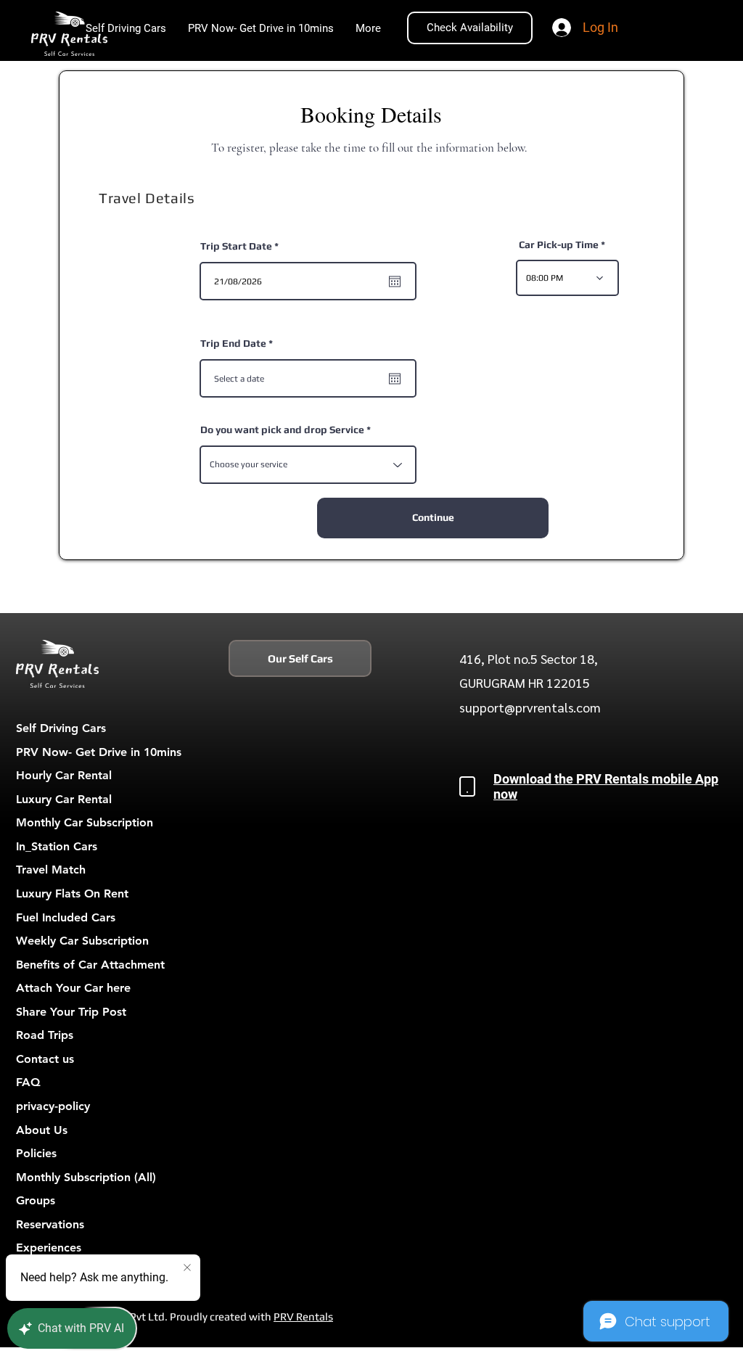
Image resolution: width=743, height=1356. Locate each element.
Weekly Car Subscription (82, 941)
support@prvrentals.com (530, 707)
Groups (35, 1200)
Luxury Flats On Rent (72, 893)
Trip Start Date (242, 246)
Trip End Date (239, 343)
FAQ (28, 1082)
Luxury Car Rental (64, 799)
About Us (41, 1130)
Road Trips (44, 1035)
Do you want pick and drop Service (282, 429)
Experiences (48, 1247)
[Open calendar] (395, 281)
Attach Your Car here (73, 988)
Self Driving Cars (61, 728)
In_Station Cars (56, 846)
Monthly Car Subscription (84, 822)
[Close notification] (187, 1268)
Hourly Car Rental (64, 775)
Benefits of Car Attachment (90, 964)
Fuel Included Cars (65, 917)
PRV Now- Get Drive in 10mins (98, 752)
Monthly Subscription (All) (86, 1177)
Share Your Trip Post (71, 1012)
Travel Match (51, 869)
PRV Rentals (303, 1316)
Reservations (50, 1224)
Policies (36, 1153)
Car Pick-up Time (559, 244)
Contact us (45, 1059)
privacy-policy (53, 1106)
